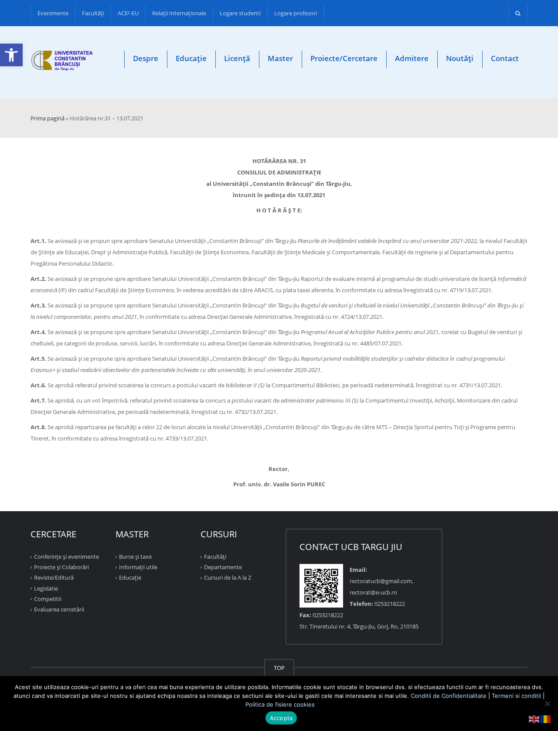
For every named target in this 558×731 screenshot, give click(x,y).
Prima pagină (48, 118)
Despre (145, 58)
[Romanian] (545, 718)
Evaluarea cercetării (59, 609)
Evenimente (52, 13)
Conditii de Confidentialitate (449, 695)
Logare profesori (295, 13)
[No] (547, 703)
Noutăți (459, 58)
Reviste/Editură (54, 577)
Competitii (47, 599)
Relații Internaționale (179, 13)
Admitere (412, 58)
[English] (534, 718)
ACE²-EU (128, 13)
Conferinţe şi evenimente (66, 556)
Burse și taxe (135, 556)
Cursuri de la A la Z (227, 577)
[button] (11, 55)
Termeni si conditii (516, 695)
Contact (505, 58)
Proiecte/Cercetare (344, 58)
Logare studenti (240, 13)
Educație (191, 58)
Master (280, 58)
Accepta (281, 717)
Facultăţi (93, 13)
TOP (279, 668)
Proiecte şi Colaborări (61, 567)
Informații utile (138, 567)
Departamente (223, 567)
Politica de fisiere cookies (280, 704)
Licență (237, 58)
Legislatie (46, 588)
